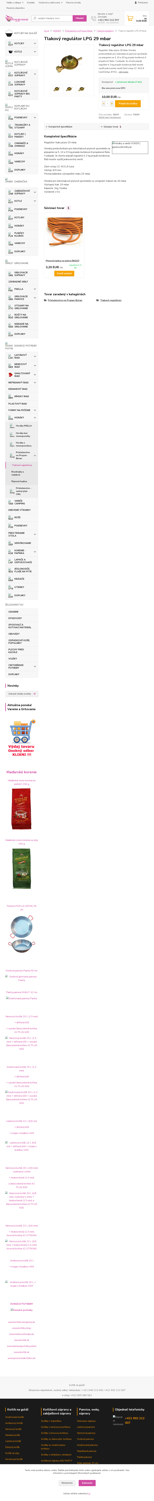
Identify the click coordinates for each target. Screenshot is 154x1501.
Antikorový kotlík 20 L (22, 1260)
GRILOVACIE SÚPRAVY (21, 274)
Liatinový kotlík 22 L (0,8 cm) (21, 1121)
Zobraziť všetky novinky (19, 693)
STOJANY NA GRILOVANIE (21, 307)
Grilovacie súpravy (86, 1421)
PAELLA (18, 289)
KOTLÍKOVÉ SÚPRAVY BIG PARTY (22, 94)
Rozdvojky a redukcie (17, 473)
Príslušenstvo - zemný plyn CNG (23, 491)
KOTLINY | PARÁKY (20, 135)
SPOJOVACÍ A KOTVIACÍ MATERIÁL (19, 626)
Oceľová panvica (85, 1439)
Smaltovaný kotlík (14, 1417)
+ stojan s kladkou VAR (21, 1133)
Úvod (46, 31)
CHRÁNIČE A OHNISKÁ (21, 144)
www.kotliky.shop (21, 1328)
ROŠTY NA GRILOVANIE (21, 316)
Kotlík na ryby (12, 1453)
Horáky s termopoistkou (23, 444)
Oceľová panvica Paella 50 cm (21, 970)
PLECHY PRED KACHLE (16, 651)
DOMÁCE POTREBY (21, 1304)
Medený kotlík (12, 1435)
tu (89, 1493)
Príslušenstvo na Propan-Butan (23, 455)
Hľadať (79, 18)
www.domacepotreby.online (21, 1346)
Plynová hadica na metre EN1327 (62, 260)
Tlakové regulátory (22, 465)
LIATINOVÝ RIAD (20, 356)
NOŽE (17, 517)
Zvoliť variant (64, 273)
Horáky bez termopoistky (23, 435)
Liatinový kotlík (13, 1441)
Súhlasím (87, 1483)
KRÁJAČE (19, 578)
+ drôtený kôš (21, 1022)
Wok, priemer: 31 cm (87, 1463)
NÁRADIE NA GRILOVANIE (21, 325)
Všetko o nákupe (13, 2)
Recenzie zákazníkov (15, 8)
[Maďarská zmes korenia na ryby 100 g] (21, 868)
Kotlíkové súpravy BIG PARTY (56, 1460)
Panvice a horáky (73, 2)
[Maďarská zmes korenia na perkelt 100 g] (21, 809)
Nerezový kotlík (13, 1429)
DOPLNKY (19, 169)
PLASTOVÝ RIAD (17, 403)
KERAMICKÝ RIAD (18, 389)
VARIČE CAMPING (19, 502)
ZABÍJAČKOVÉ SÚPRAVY (22, 192)
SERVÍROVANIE (22, 543)
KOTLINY (19, 217)
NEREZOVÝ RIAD (20, 365)
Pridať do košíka (128, 103)
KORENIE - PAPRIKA (20, 552)
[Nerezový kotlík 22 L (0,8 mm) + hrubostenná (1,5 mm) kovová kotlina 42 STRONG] (21, 1244)
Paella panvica (84, 1457)
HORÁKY (19, 153)
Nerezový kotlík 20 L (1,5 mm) (21, 1016)
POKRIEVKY (20, 117)
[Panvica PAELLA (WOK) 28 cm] (21, 934)
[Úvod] (17, 18)
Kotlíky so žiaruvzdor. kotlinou (56, 1439)
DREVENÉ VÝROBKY (19, 510)
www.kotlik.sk (21, 1340)
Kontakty (31, 2)
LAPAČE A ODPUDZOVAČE (23, 561)
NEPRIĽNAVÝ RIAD (18, 382)
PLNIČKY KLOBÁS (19, 234)
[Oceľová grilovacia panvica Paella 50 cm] (21, 978)
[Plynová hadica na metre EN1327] (64, 236)
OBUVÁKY (14, 633)
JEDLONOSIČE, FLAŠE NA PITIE (23, 570)
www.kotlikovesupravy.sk (21, 1322)
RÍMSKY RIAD (21, 396)
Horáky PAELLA (24, 425)
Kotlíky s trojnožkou (51, 1421)
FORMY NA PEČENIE (19, 410)
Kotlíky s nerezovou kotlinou (55, 1427)
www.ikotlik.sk (21, 1352)
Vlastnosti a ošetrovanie (49, 2)
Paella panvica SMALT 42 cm (21, 992)
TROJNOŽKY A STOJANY (22, 126)
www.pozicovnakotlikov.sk (21, 1358)
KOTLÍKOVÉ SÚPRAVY (21, 74)
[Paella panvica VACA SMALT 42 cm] (21, 998)
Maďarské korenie (21, 772)
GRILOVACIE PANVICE (21, 298)
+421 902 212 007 (108, 20)
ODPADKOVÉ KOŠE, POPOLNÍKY (19, 642)
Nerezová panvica (86, 1433)
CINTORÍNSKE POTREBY (16, 666)
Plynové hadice (19, 481)
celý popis (123, 72)
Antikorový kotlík (14, 1423)
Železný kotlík (12, 1447)
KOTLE (18, 51)
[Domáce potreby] (21, 1310)
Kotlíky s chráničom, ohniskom (56, 1454)
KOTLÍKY (19, 43)
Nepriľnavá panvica (86, 1451)
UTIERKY (19, 587)
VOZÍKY (12, 658)
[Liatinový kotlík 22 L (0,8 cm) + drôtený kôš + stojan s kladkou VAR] (21, 1146)
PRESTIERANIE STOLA (16, 534)
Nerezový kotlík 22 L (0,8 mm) (21, 1225)
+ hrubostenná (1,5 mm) (21, 1177)
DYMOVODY (15, 618)
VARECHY (19, 161)
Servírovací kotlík (14, 1459)
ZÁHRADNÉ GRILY (18, 281)
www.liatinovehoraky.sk (21, 1334)
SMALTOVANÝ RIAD (22, 375)
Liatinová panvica (86, 1427)
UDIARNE (13, 611)
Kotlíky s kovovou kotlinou (54, 1433)
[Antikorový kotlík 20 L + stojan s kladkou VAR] (21, 1284)
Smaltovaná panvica (87, 1445)
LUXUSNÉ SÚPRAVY (19, 83)
